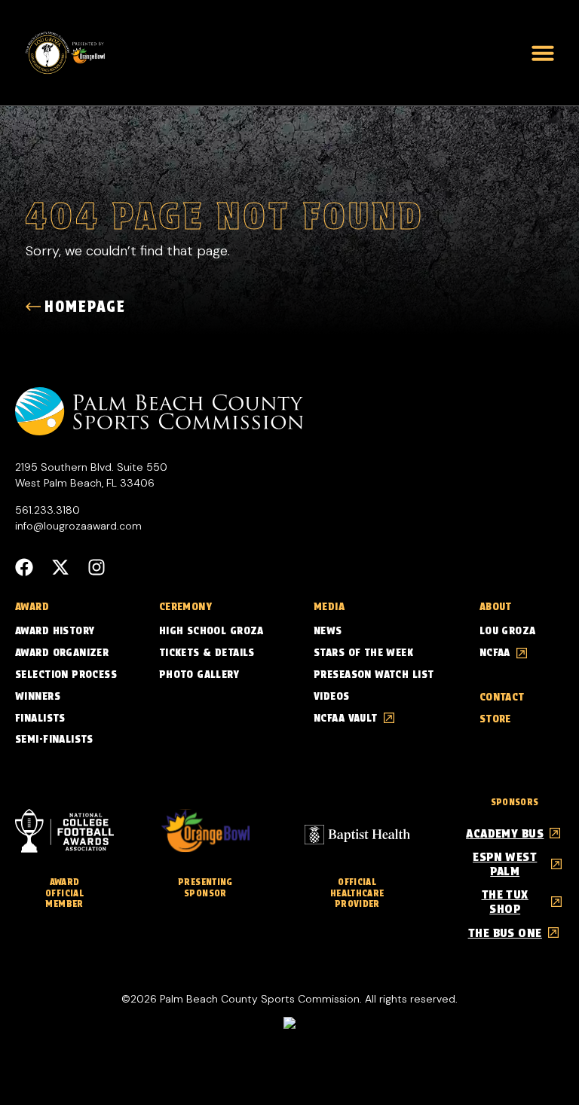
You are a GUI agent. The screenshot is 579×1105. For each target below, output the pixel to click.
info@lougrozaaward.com (78, 526)
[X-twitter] (60, 567)
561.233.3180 (47, 510)
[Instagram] (96, 567)
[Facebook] (24, 567)
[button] (543, 53)
